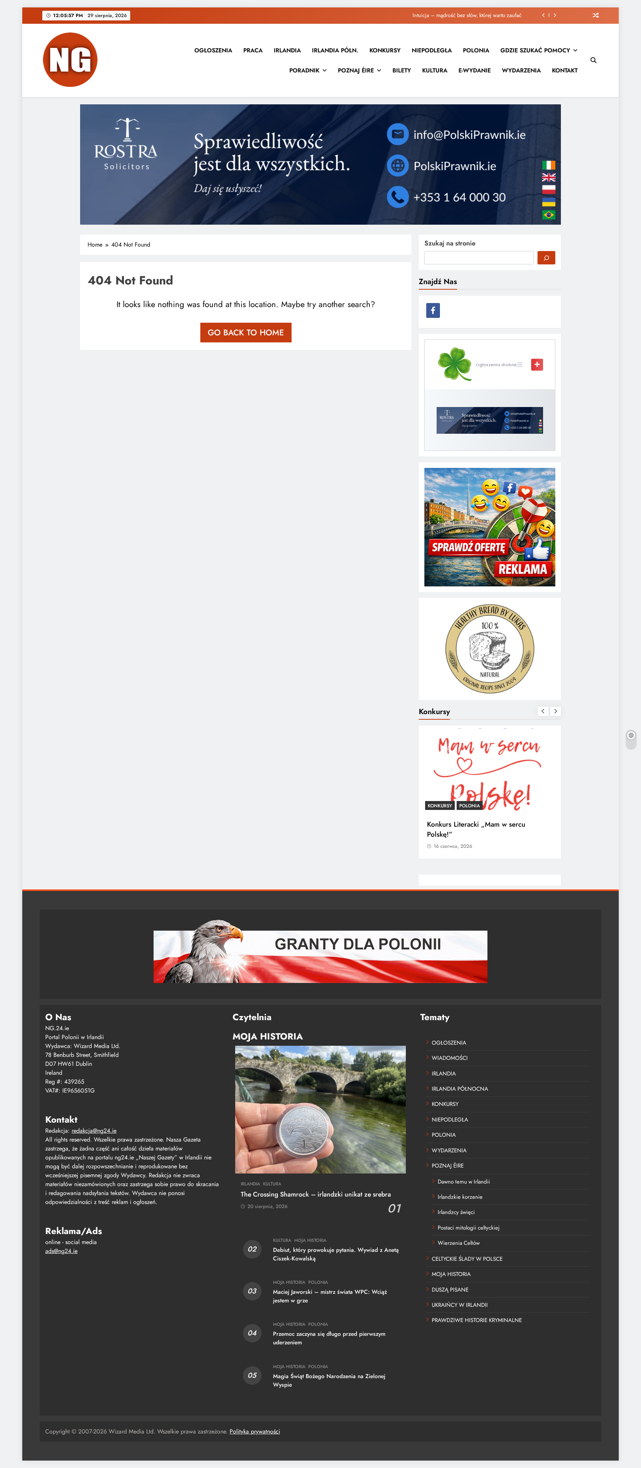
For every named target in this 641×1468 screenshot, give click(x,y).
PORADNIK (304, 70)
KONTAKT (565, 70)
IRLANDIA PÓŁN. (335, 50)
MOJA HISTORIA (310, 1240)
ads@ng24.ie (61, 1251)
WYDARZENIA (521, 70)
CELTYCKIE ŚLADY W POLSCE (467, 1259)
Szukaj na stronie (450, 243)
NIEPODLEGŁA (432, 50)
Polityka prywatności (255, 1431)
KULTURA (434, 70)
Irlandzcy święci (456, 1212)
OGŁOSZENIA (213, 50)
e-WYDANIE (474, 70)
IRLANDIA (287, 50)
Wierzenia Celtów (459, 1243)
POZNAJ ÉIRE (356, 70)
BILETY (401, 70)
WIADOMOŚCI (450, 1058)
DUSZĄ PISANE (450, 1290)
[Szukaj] (546, 257)
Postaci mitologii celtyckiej (469, 1228)
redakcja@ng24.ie (94, 1130)
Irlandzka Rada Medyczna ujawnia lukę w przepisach (462, 15)
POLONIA (476, 50)
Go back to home (246, 332)
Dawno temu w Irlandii (464, 1182)
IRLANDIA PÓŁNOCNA (460, 1089)
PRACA (253, 50)
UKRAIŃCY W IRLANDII (460, 1305)
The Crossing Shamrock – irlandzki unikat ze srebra (316, 1194)
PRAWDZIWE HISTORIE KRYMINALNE (477, 1320)
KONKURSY (385, 50)
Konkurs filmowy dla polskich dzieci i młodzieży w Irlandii (484, 829)
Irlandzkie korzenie (460, 1197)
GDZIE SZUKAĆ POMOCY (535, 50)
